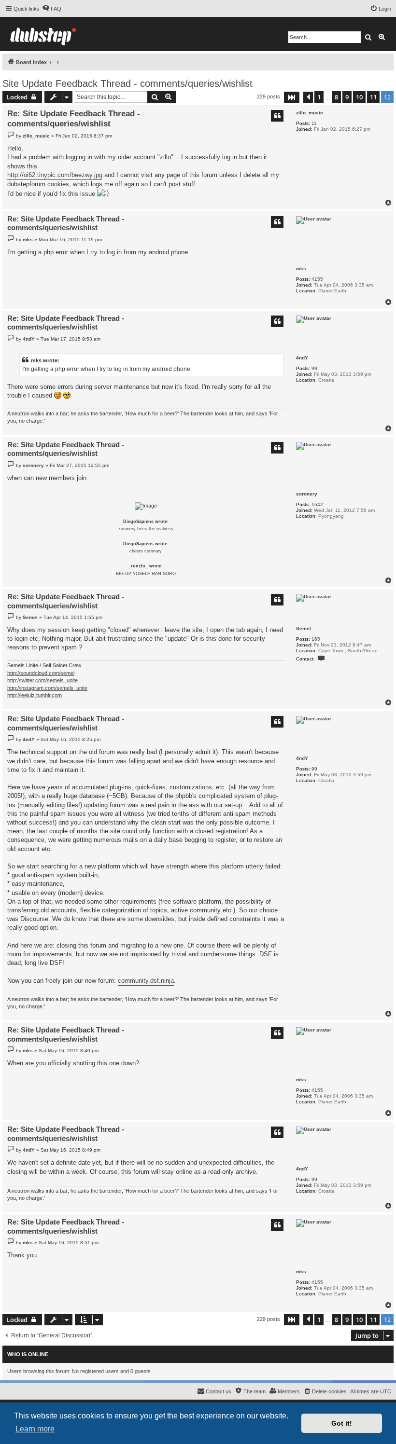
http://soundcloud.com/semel (40, 673)
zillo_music (309, 112)
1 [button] (319, 97)
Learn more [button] (35, 1429)
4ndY (302, 357)
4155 (317, 279)
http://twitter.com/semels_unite (42, 680)
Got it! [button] (341, 1423)
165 (315, 639)
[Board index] (43, 34)
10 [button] (359, 97)
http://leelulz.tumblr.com (34, 695)
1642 (317, 504)
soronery (306, 493)
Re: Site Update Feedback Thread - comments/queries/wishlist (73, 118)
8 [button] (336, 97)
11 (314, 123)
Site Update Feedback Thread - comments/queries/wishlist (127, 83)
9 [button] (347, 97)
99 (314, 368)
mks (301, 268)
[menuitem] (51, 8)
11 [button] (373, 97)
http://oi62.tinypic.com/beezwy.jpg (54, 175)
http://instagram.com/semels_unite (47, 688)
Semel (303, 628)
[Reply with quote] (277, 116)
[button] (291, 97)
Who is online (27, 1354)
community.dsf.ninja (146, 980)
